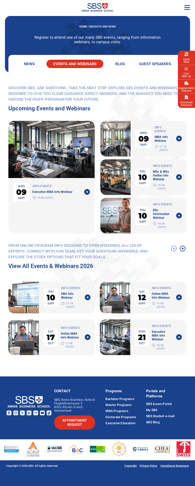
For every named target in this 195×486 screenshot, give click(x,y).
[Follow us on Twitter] (22, 414)
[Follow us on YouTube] (42, 414)
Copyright (131, 465)
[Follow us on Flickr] (35, 414)
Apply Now (186, 60)
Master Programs (118, 405)
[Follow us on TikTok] (49, 414)
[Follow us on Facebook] (9, 414)
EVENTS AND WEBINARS (75, 64)
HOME (83, 26)
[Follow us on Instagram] (15, 414)
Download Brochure (186, 104)
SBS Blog (153, 422)
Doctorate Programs (120, 417)
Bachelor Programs (119, 399)
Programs (113, 391)
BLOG (120, 64)
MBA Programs (116, 411)
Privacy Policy (148, 465)
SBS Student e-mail (160, 416)
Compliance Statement (174, 465)
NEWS (29, 64)
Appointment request (74, 422)
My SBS (151, 410)
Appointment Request (186, 89)
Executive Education (120, 423)
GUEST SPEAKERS (155, 64)
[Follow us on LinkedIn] (29, 414)
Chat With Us (186, 75)
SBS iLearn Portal (159, 404)
